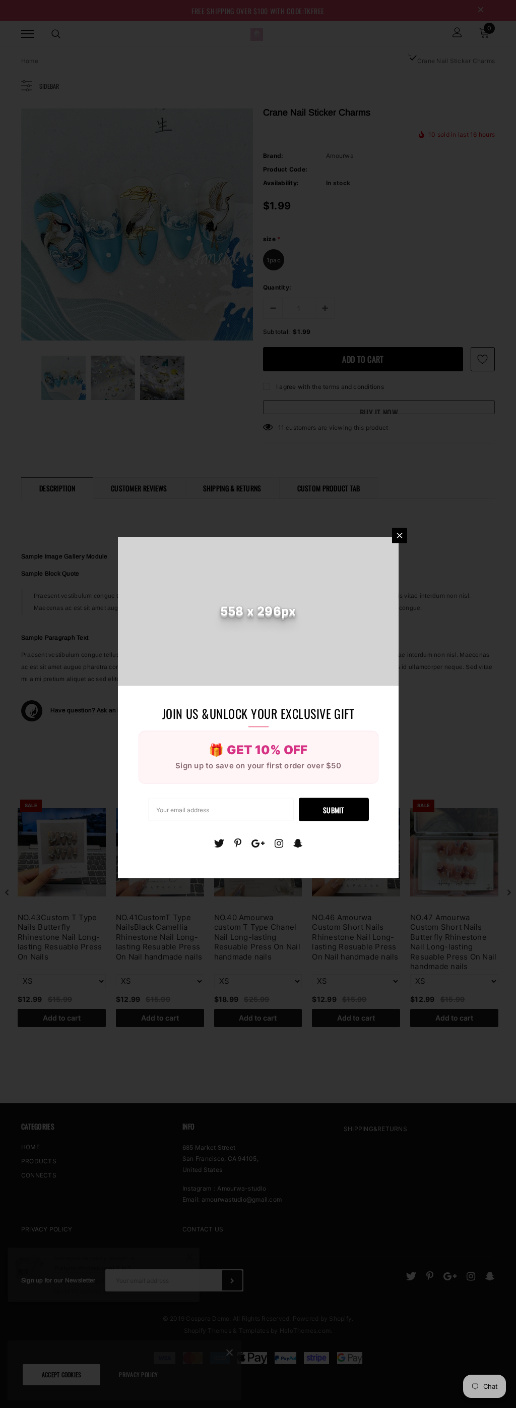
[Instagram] (279, 843)
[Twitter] (219, 843)
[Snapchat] (298, 843)
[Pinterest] (237, 843)
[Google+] (258, 843)
